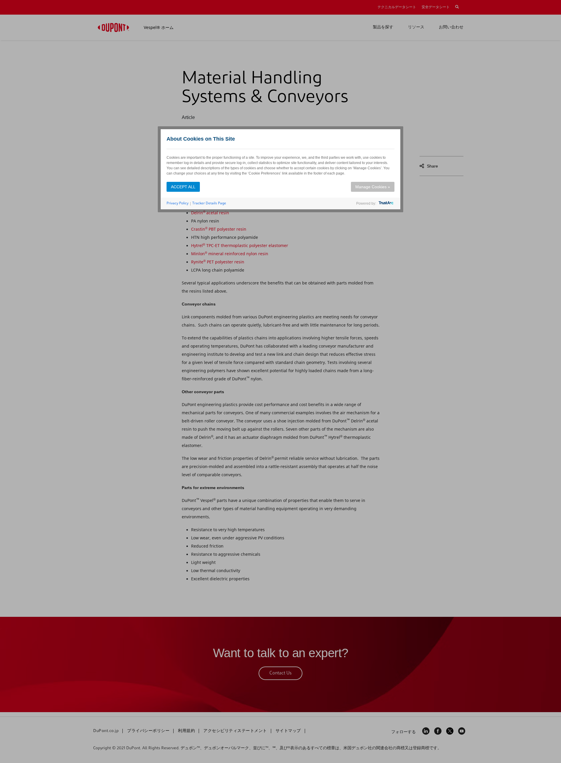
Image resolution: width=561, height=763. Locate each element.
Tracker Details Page (209, 203)
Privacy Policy (177, 203)
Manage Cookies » (372, 186)
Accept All (183, 186)
